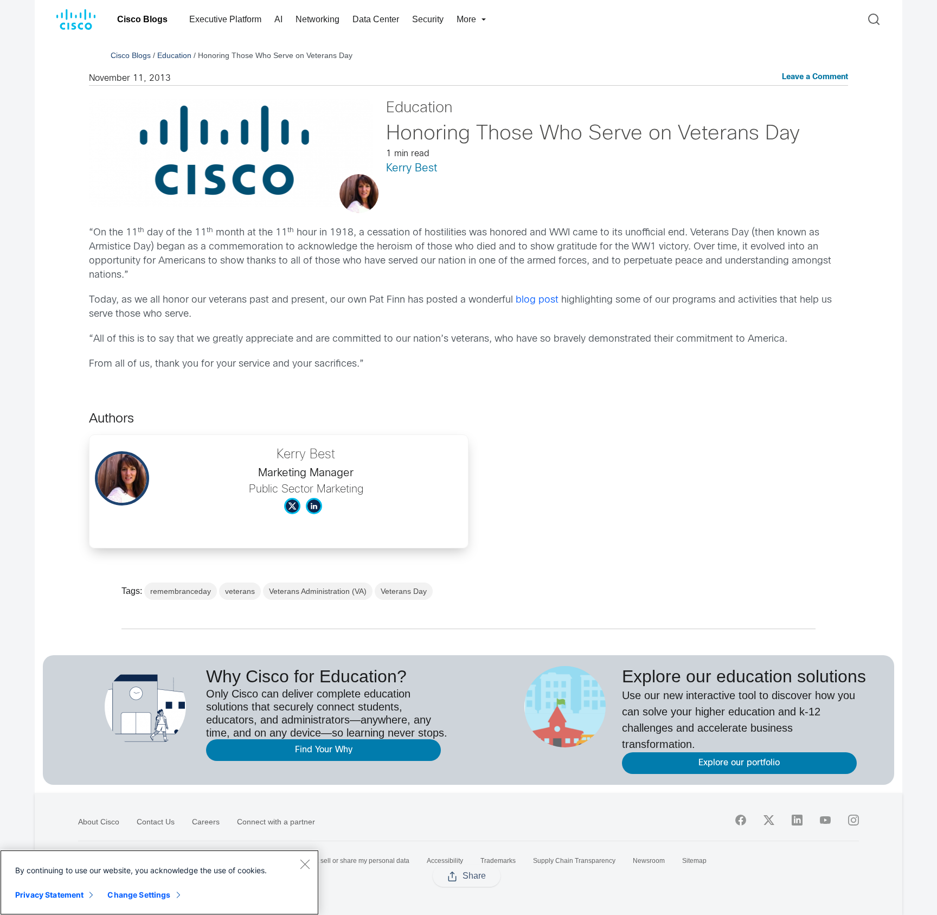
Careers (206, 821)
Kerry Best (411, 168)
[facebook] (740, 820)
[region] (159, 882)
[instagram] (853, 820)
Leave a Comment (815, 77)
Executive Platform (225, 19)
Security (428, 19)
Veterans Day (404, 591)
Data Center (375, 19)
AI (278, 19)
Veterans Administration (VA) (318, 591)
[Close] (304, 864)
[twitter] (768, 820)
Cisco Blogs (142, 19)
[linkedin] (797, 820)
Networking (317, 19)
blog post (537, 300)
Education (174, 55)
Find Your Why (323, 750)
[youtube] (825, 820)
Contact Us (156, 821)
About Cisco (98, 821)
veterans (240, 591)
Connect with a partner (276, 821)
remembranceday (180, 591)
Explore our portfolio (739, 763)
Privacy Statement (49, 894)
